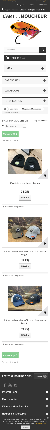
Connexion (43, 5)
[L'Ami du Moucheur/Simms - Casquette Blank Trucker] (25, 298)
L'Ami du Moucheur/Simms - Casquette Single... (25, 253)
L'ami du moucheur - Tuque (25, 183)
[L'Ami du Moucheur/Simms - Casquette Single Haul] (25, 229)
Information (13, 100)
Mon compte (9, 399)
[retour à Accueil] (4, 109)
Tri (3, 126)
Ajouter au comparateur (14, 207)
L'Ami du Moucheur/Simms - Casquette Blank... (25, 322)
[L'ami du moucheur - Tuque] (25, 161)
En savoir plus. (41, 423)
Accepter (26, 427)
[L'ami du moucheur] (25, 29)
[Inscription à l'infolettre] (25, 1)
